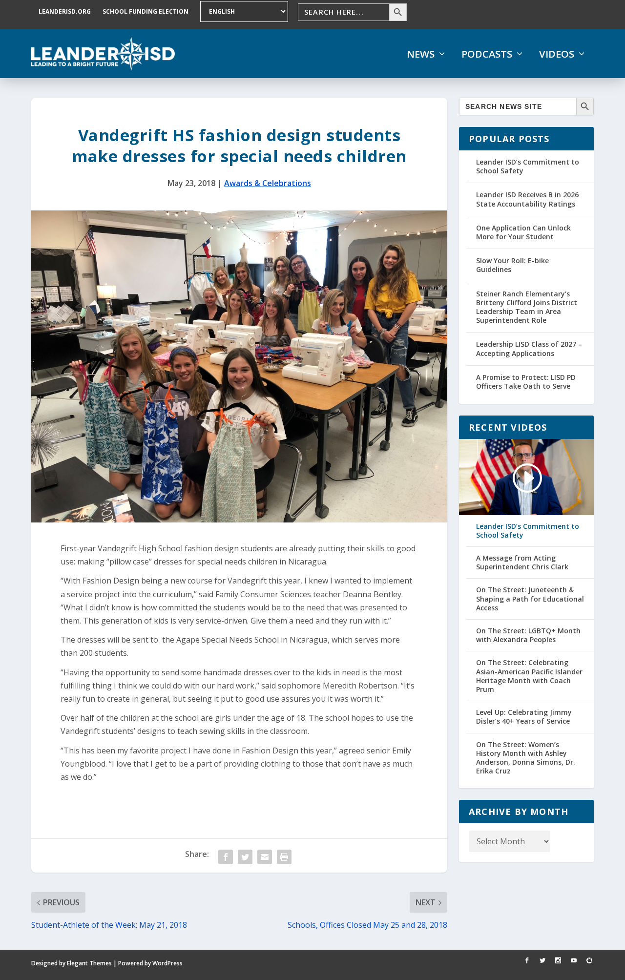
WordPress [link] (167, 963)
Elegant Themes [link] (89, 963)
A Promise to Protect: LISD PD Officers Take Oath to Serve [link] (526, 382)
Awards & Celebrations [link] (267, 183)
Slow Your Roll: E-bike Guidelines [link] (512, 265)
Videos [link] (556, 54)
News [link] (421, 54)
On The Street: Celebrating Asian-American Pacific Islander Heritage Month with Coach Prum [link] (529, 676)
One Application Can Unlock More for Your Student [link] (523, 232)
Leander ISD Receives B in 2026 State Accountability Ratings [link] (527, 199)
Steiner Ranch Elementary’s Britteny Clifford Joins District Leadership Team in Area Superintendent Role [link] (526, 307)
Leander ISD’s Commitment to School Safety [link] (527, 166)
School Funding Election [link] (145, 11)
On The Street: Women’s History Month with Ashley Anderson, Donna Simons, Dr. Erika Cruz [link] (525, 758)
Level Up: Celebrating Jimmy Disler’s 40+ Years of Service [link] (524, 717)
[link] (103, 54)
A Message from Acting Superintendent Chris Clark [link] (522, 562)
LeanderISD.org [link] (65, 11)
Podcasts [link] (486, 54)
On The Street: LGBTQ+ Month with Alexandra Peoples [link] (528, 635)
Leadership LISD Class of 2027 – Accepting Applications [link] (529, 348)
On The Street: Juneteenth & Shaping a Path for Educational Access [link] (530, 598)
